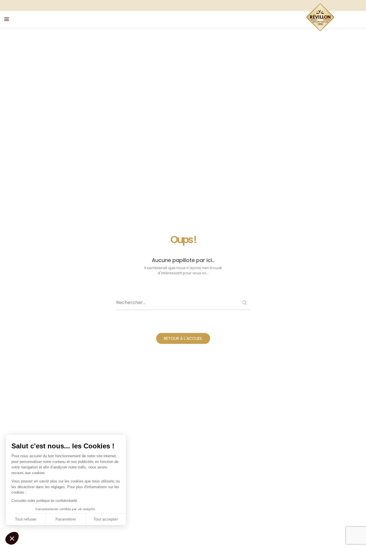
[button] (12, 538)
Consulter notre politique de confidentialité (44, 501)
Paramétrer (65, 519)
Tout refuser (26, 519)
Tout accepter (106, 519)
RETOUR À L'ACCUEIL (183, 338)
